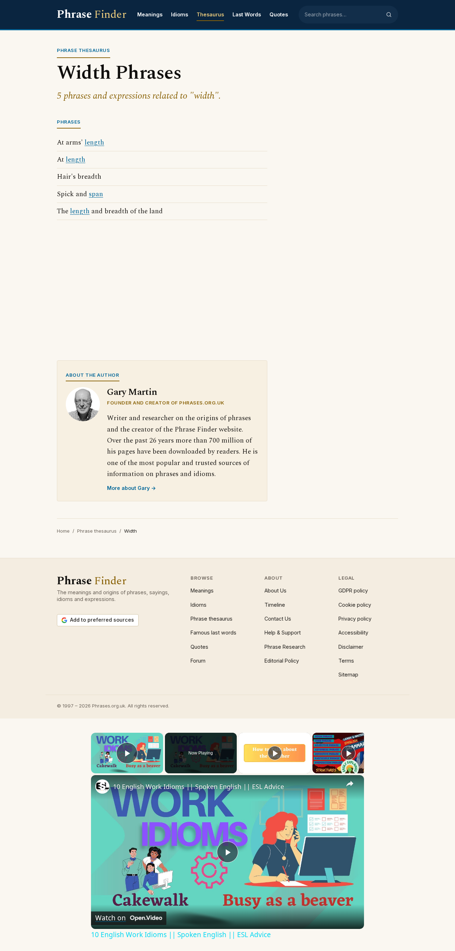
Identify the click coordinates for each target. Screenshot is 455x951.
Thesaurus (210, 14)
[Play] (275, 753)
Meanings (149, 14)
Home (63, 531)
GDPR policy (353, 590)
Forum (198, 661)
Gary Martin (132, 392)
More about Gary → (131, 488)
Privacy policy (354, 619)
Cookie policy (354, 605)
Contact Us (277, 619)
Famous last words (213, 632)
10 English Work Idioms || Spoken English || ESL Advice (198, 786)
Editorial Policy (281, 661)
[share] (349, 783)
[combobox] (343, 14)
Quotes (278, 14)
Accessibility (353, 632)
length (94, 142)
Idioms (179, 14)
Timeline (274, 605)
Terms (346, 661)
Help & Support (282, 632)
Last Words (246, 14)
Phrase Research (284, 647)
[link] (102, 786)
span (96, 194)
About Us (275, 590)
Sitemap (348, 675)
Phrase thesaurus (97, 531)
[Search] (389, 14)
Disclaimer (350, 647)
